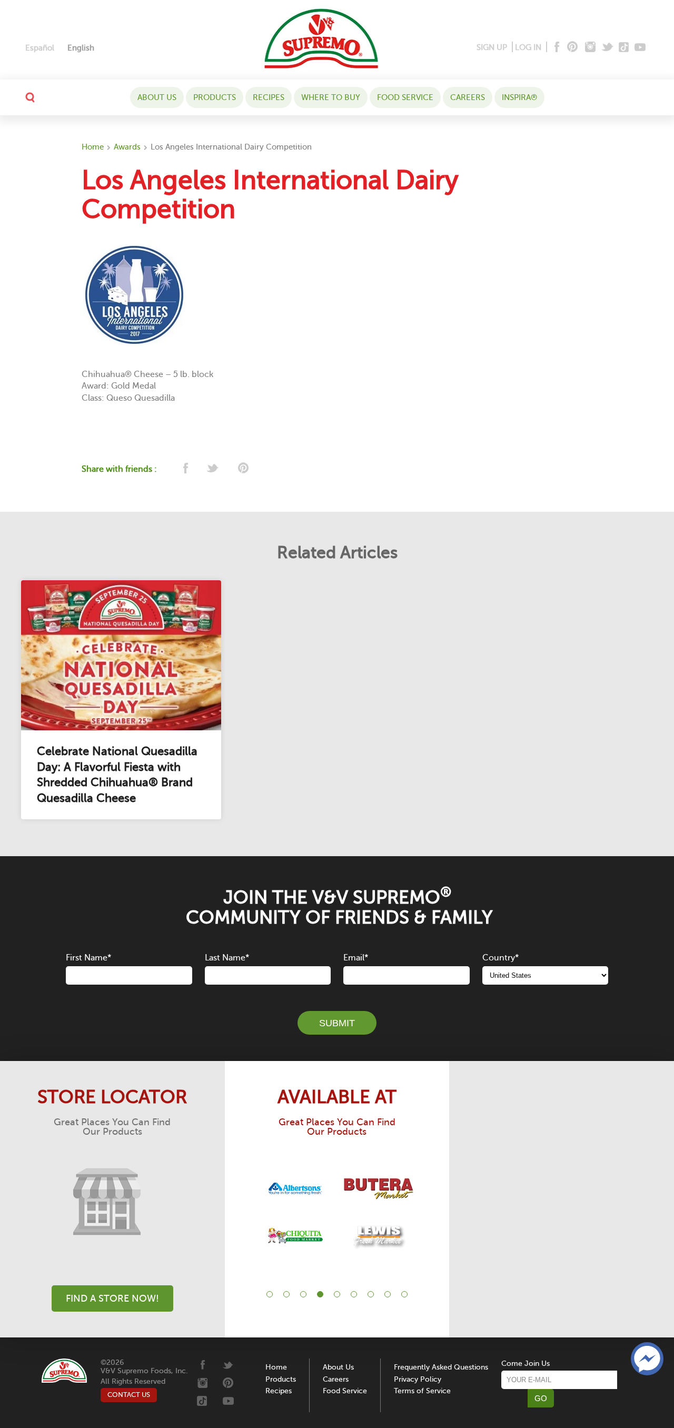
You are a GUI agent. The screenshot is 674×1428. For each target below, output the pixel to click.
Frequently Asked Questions (441, 1367)
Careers (467, 97)
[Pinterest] (571, 47)
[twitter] (213, 468)
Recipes (268, 97)
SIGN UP (492, 47)
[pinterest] (242, 468)
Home (93, 147)
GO (540, 1398)
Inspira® (519, 97)
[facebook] (184, 468)
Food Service (405, 97)
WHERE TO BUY (330, 97)
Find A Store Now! (112, 1298)
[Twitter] (608, 47)
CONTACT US (128, 1395)
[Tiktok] (624, 47)
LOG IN (528, 47)
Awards (127, 147)
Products (214, 97)
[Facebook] (555, 47)
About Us (156, 97)
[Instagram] (590, 47)
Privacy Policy (417, 1379)
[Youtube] (640, 47)
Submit (337, 1023)
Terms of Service (422, 1391)
